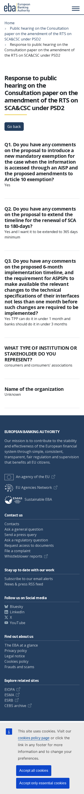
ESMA (9, 694)
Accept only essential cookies (42, 783)
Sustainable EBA (38, 499)
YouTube (17, 622)
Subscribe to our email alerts (28, 578)
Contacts (11, 523)
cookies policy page (34, 738)
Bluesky (16, 606)
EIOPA (9, 689)
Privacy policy (15, 650)
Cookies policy (16, 661)
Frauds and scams (19, 666)
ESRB (8, 700)
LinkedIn (17, 611)
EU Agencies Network (34, 487)
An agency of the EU (33, 476)
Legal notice (14, 656)
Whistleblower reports (23, 556)
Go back (14, 126)
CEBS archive (15, 705)
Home (9, 22)
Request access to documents (29, 545)
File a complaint (17, 550)
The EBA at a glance (21, 645)
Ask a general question (23, 529)
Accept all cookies (33, 770)
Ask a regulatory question (26, 540)
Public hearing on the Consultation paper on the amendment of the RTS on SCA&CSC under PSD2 (37, 34)
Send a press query (20, 534)
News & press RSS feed (23, 584)
